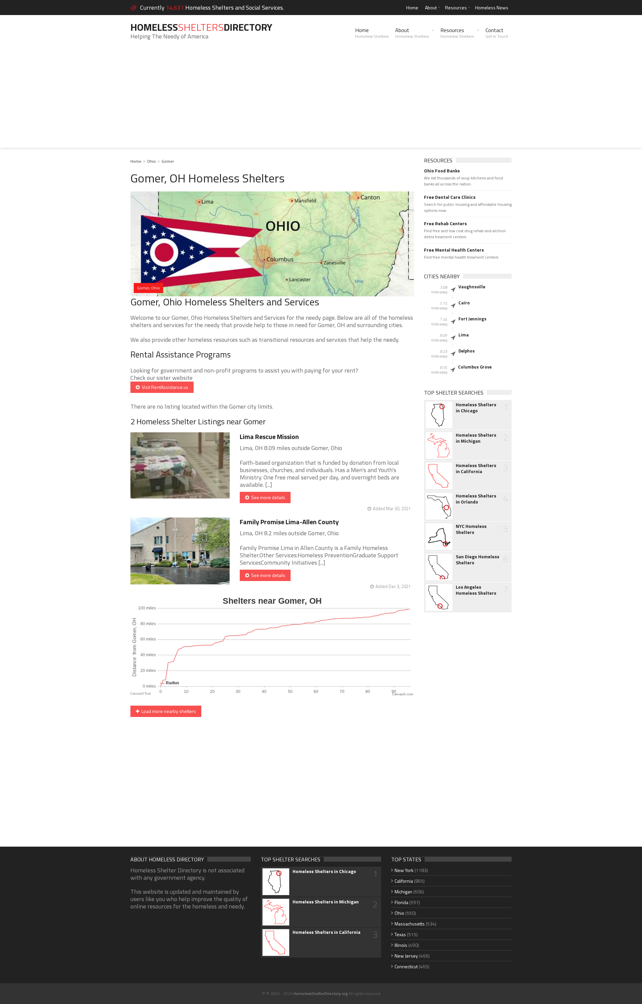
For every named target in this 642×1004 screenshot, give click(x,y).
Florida (401, 902)
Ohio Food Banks (442, 171)
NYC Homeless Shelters (471, 529)
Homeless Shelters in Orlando (476, 499)
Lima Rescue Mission (269, 436)
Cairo (464, 303)
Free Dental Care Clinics (449, 197)
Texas (400, 934)
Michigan (403, 891)
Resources (456, 7)
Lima (463, 335)
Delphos (466, 351)
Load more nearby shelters (167, 711)
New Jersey (406, 955)
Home (412, 7)
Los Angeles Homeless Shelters (476, 590)
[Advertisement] (321, 101)
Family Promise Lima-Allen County (289, 522)
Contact (497, 32)
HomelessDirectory (201, 27)
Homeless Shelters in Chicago (476, 408)
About (431, 7)
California (404, 880)
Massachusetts (410, 923)
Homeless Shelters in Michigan (476, 438)
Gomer (168, 161)
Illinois (401, 945)
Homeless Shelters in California (476, 468)
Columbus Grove (475, 367)
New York (404, 870)
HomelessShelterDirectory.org (320, 993)
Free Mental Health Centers (454, 250)
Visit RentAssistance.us (164, 387)
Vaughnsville (471, 287)
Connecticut (406, 966)
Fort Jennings (472, 319)
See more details (267, 497)
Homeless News (491, 7)
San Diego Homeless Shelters (477, 560)
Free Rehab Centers (445, 224)
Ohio (151, 161)
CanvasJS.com (402, 694)
